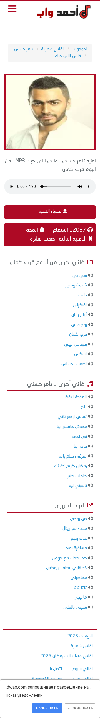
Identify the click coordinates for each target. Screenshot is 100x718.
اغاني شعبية (82, 646)
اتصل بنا (55, 669)
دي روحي (78, 519)
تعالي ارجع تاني (72, 417)
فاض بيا (80, 446)
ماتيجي (80, 597)
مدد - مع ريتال (74, 528)
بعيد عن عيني (75, 344)
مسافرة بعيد (76, 548)
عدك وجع (79, 538)
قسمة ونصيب (75, 285)
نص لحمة (79, 437)
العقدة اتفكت (74, 397)
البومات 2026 (80, 636)
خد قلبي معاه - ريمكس (66, 568)
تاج (84, 407)
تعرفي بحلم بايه (73, 456)
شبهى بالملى (75, 607)
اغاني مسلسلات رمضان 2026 (66, 656)
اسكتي (80, 354)
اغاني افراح (82, 679)
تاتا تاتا (80, 588)
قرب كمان (78, 334)
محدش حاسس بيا (72, 427)
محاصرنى (79, 578)
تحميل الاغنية (51, 211)
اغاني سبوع (82, 669)
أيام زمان (79, 315)
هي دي (79, 275)
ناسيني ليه (78, 486)
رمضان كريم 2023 (70, 466)
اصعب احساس (74, 364)
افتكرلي (80, 305)
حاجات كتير (77, 476)
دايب (82, 295)
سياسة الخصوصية (47, 679)
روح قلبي (79, 325)
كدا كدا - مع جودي (69, 558)
